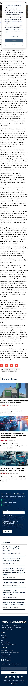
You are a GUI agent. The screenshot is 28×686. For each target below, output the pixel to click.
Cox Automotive (13, 443)
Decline (14, 44)
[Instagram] (22, 677)
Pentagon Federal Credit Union (8, 371)
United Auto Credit (21, 476)
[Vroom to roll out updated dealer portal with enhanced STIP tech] (14, 458)
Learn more (9, 527)
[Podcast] (18, 677)
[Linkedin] (10, 677)
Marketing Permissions (7, 515)
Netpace (14, 684)
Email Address (6, 510)
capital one (5, 443)
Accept (14, 40)
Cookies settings (14, 36)
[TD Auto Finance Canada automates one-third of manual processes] (14, 390)
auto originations (7, 408)
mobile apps (7, 369)
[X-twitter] (14, 677)
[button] (25, 3)
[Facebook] (6, 677)
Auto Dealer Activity (5, 476)
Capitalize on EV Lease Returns (13, 582)
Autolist (15, 173)
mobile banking (16, 369)
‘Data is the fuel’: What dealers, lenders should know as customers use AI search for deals (13, 435)
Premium (13, 476)
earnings (14, 408)
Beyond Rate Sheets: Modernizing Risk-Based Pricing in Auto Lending (14, 592)
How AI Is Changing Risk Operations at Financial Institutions (11, 549)
